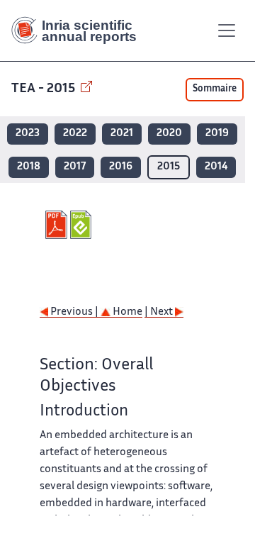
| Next (159, 312)
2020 (169, 133)
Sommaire (215, 89)
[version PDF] (57, 225)
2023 (28, 133)
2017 (75, 167)
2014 (216, 167)
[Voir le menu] (226, 30)
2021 (121, 133)
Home (126, 312)
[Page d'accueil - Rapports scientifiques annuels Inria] (79, 30)
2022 (75, 133)
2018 (28, 167)
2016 (120, 167)
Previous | (74, 312)
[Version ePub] (82, 225)
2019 (217, 133)
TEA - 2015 (44, 89)
